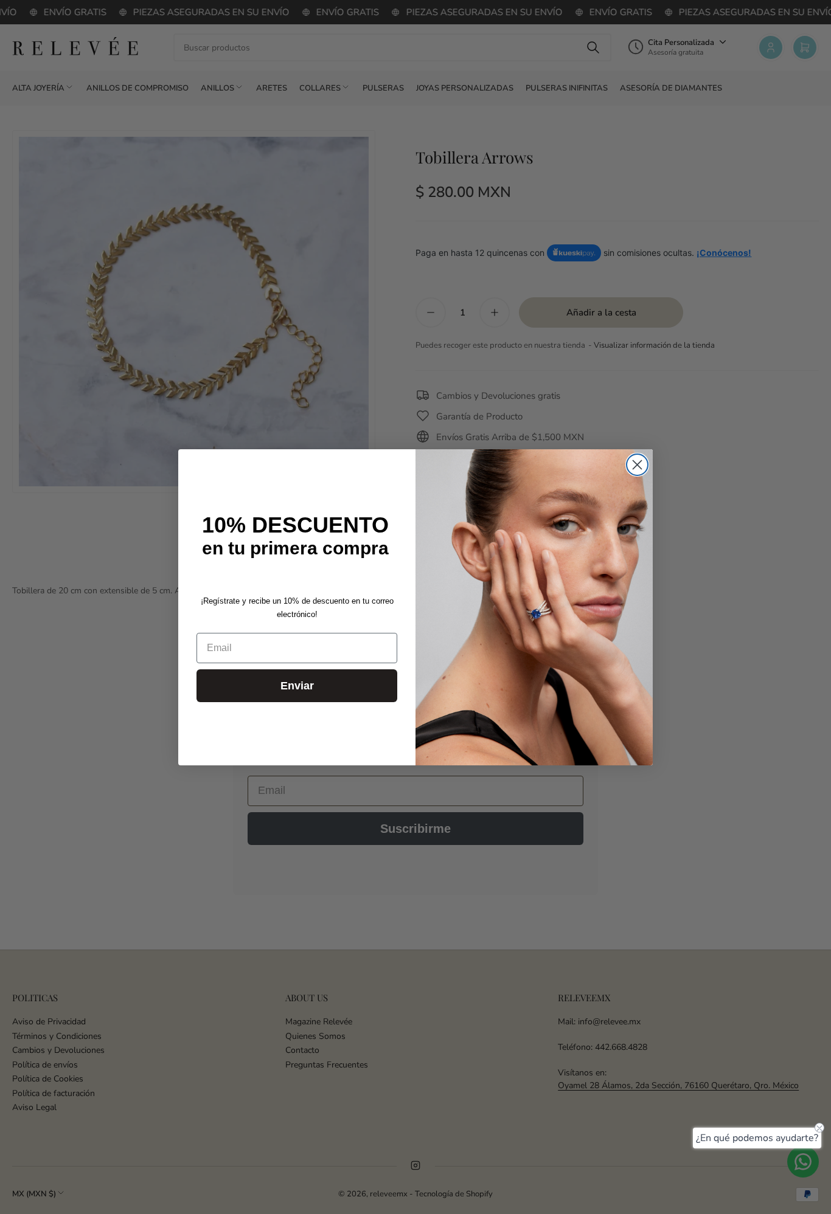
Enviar (297, 686)
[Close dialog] (637, 464)
